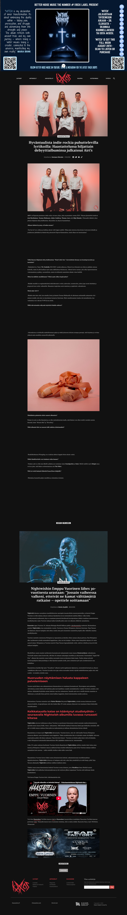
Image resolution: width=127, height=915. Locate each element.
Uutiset (35, 883)
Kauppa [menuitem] (80, 78)
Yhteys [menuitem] (108, 78)
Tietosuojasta (70, 884)
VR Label (66, 523)
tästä (53, 819)
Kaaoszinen (37, 819)
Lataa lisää (63, 870)
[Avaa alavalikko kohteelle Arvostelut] (54, 78)
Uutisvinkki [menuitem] (94, 78)
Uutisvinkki (70, 883)
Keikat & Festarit (38, 884)
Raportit (52, 883)
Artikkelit (53, 884)
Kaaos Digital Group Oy (100, 905)
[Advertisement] (63, 246)
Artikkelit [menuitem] (33, 78)
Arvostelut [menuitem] (49, 78)
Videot (35, 886)
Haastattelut (63, 136)
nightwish (63, 863)
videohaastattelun (76, 625)
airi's (59, 523)
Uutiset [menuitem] (19, 78)
